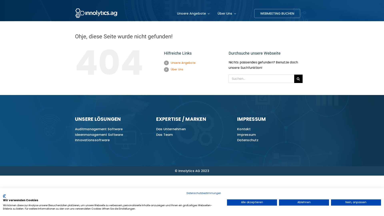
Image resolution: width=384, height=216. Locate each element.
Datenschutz (247, 140)
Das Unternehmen (171, 129)
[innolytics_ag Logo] (96, 7)
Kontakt (244, 129)
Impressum (246, 134)
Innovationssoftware (92, 140)
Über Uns (177, 69)
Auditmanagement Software (99, 129)
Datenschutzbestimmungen (204, 193)
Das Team (164, 134)
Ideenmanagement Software (99, 134)
